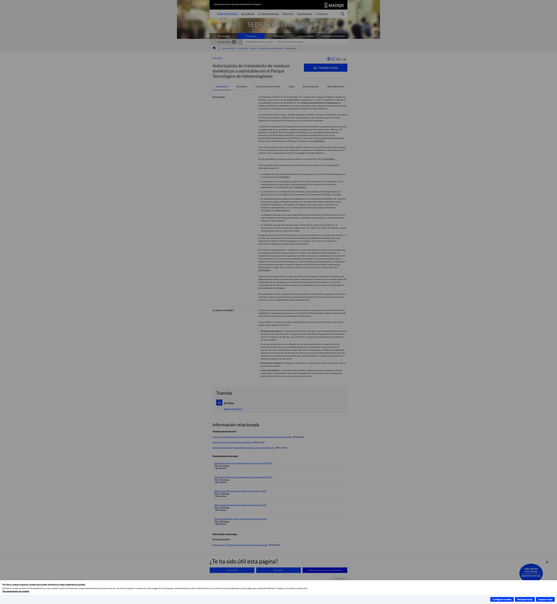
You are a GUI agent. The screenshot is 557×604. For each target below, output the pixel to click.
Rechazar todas (524, 599)
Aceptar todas (545, 599)
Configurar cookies (502, 599)
